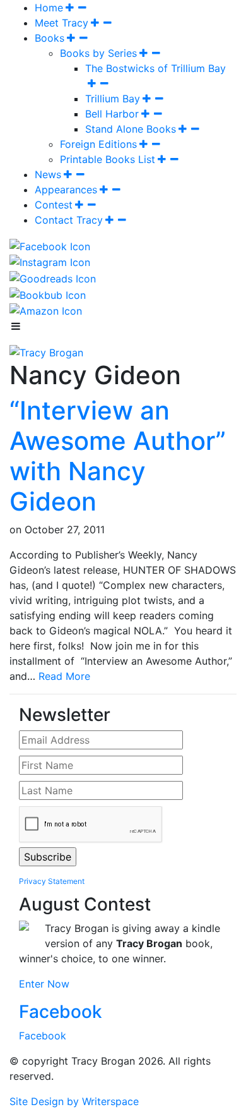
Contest (54, 204)
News (48, 174)
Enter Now (44, 983)
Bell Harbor (112, 113)
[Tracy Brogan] (46, 351)
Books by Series (98, 53)
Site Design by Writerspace (74, 1101)
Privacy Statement (52, 881)
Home (49, 7)
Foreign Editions (98, 144)
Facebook (60, 1011)
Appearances (66, 189)
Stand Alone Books (130, 129)
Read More (64, 676)
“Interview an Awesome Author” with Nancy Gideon (117, 456)
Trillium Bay (112, 98)
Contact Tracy (69, 220)
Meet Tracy (61, 22)
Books (49, 38)
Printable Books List (107, 159)
